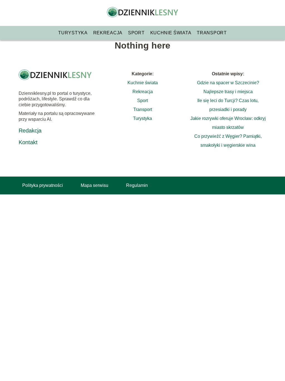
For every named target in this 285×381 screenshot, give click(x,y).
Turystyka (72, 32)
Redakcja (30, 130)
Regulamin (137, 185)
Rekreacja (107, 32)
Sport (136, 32)
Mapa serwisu (94, 185)
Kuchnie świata (170, 32)
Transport (212, 32)
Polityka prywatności (42, 185)
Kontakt (28, 142)
